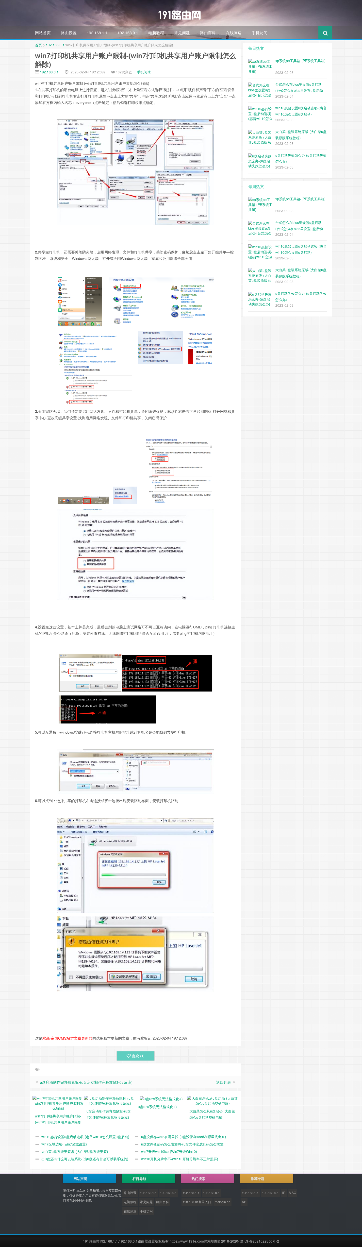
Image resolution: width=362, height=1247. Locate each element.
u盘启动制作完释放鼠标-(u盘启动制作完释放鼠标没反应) (86, 1082)
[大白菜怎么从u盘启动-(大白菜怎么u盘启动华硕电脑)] (212, 1100)
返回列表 (223, 1082)
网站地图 (211, 1241)
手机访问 (259, 32)
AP (244, 1201)
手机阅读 (144, 71)
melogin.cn (222, 1201)
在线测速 (234, 32)
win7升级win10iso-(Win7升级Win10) (169, 1151)
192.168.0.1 (127, 32)
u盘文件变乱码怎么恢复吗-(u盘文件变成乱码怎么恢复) (183, 1144)
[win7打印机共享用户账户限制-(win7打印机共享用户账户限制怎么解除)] (58, 1102)
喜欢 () (138, 1055)
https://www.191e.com (187, 1241)
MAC (292, 1192)
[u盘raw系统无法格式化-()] (161, 1098)
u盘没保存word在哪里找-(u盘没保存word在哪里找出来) (183, 1136)
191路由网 (91, 1241)
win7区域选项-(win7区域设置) (64, 1144)
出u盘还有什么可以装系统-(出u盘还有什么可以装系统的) (84, 1158)
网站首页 (43, 32)
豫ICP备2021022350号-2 (259, 1241)
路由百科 (208, 32)
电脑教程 (156, 32)
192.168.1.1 (97, 32)
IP (283, 1192)
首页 (38, 44)
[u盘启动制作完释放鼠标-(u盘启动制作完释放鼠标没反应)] (109, 1100)
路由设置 (69, 32)
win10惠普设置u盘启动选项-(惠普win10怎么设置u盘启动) (85, 1136)
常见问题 (182, 32)
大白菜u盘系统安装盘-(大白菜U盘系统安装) (74, 1151)
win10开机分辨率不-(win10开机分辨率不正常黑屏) (179, 1158)
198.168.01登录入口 (197, 1201)
